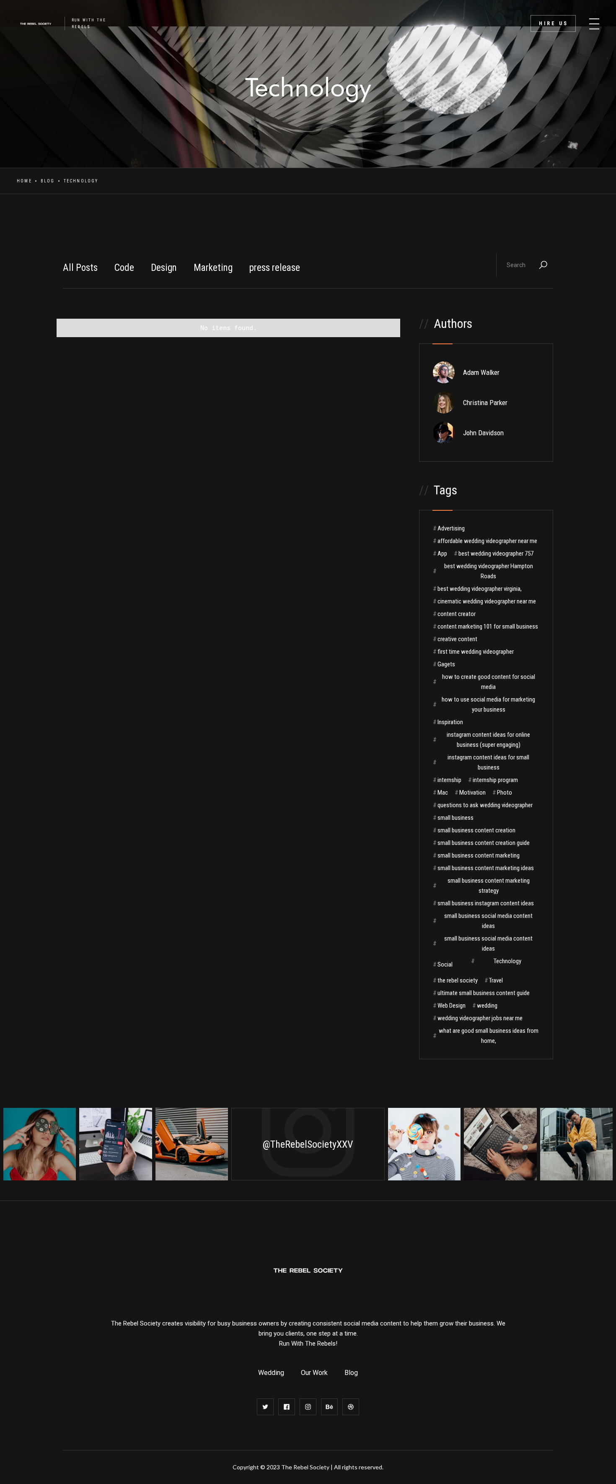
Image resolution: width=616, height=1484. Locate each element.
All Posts (80, 267)
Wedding (271, 1373)
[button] (594, 20)
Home (24, 181)
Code (124, 267)
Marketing (213, 267)
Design (164, 267)
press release (274, 267)
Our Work (314, 1373)
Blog (48, 181)
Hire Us (553, 23)
